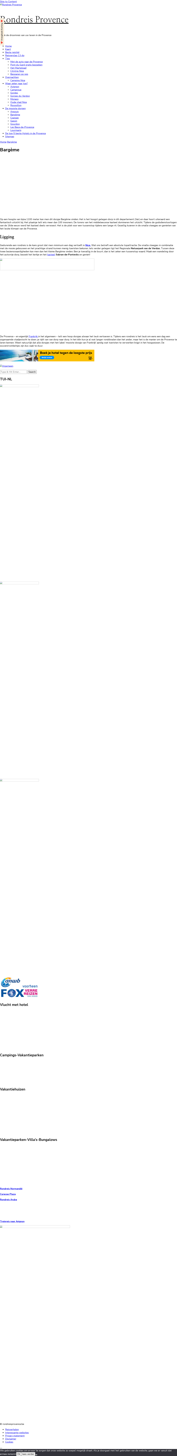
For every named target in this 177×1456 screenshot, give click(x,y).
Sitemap (9, 136)
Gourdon (15, 124)
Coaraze (14, 117)
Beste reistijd (12, 52)
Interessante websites (17, 1432)
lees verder (28, 1454)
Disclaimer (10, 1438)
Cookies (9, 1442)
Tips (7, 58)
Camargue (15, 89)
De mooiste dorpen (15, 108)
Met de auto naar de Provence (26, 61)
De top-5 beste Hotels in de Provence (25, 133)
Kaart (8, 49)
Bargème (15, 114)
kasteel (51, 254)
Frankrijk (33, 336)
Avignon (14, 86)
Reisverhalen (12, 1429)
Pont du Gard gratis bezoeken (26, 64)
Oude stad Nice (18, 102)
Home (8, 46)
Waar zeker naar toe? (16, 83)
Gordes (14, 92)
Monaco (14, 99)
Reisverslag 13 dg (14, 55)
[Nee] (36, 1454)
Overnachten (12, 77)
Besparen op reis (19, 74)
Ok (18, 1454)
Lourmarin (15, 130)
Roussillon (15, 105)
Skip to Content (8, 1)
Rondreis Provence (34, 20)
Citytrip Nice (17, 71)
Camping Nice (17, 80)
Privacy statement (15, 1435)
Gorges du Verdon (20, 96)
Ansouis (14, 111)
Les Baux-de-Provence (22, 127)
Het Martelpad (18, 67)
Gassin (13, 120)
